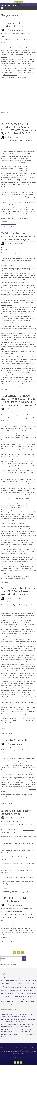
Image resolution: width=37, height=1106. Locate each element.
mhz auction (17, 140)
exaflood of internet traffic (27, 711)
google (32, 975)
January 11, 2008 (16, 592)
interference (21, 978)
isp (33, 598)
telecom (31, 814)
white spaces (20, 992)
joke (16, 248)
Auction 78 (25, 157)
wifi (2, 908)
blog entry (15, 598)
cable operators (10, 968)
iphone (25, 409)
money (34, 981)
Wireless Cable (8, 170)
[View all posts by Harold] (9, 30)
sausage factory (29, 987)
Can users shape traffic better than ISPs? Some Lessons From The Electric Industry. (18, 585)
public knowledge (19, 987)
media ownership (18, 981)
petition (12, 412)
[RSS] (21, 2)
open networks (5, 412)
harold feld (3, 979)
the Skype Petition (30, 420)
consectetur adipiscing (24, 1040)
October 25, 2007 (17, 736)
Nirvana (18, 1045)
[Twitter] (18, 2)
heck (8, 978)
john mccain (11, 248)
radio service (24, 140)
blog (19, 966)
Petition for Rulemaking (21, 448)
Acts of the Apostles (19, 1005)
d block (24, 971)
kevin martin (30, 409)
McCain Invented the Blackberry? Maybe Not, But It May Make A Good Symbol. (18, 233)
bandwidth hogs (7, 598)
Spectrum (14, 138)
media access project (26, 741)
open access (3, 987)
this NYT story (17, 699)
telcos (13, 989)
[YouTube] (15, 2)
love (19, 814)
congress (14, 971)
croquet (19, 971)
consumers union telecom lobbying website (16, 803)
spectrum (8, 990)
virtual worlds (4, 992)
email (33, 971)
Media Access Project (7, 754)
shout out (16, 744)
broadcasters (29, 966)
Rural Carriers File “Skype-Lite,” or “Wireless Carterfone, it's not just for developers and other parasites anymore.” (18, 396)
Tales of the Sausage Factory (11, 33)
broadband (22, 966)
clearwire (5, 140)
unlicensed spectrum (27, 906)
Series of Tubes (7, 595)
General (14, 739)
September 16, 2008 (17, 240)
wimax (8, 143)
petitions (17, 412)
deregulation (29, 971)
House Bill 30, (11, 920)
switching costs (5, 600)
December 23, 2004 (18, 808)
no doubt (31, 984)
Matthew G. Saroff (6, 1022)
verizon (32, 989)
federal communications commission (16, 975)
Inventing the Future (8, 812)
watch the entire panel (23, 71)
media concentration (7, 744)
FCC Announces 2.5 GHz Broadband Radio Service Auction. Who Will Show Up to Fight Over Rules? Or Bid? (18, 127)
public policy (24, 814)
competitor (24, 903)
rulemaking (24, 412)
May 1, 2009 (15, 135)
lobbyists (3, 906)
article (29, 914)
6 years (5, 741)
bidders (15, 966)
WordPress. (24, 1045)
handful (26, 38)
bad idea (5, 409)
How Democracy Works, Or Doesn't (13, 243)
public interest (11, 987)
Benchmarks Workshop (25, 57)
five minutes (19, 38)
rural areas (18, 906)
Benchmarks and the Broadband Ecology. (13, 24)
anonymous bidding (11, 206)
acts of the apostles (6, 966)
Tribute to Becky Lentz (14, 732)
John (2, 1007)
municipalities (10, 906)
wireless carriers (22, 248)
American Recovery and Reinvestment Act (13, 48)
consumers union (8, 814)
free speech (14, 409)
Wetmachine (9, 5)
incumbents (14, 979)
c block (17, 968)
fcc (15, 38)
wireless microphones (30, 992)
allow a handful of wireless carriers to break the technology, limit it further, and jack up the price (18, 288)
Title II (16, 989)
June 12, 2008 (16, 404)
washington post (12, 992)
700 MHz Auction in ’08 (14, 153)
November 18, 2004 (17, 895)
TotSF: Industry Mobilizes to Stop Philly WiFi (17, 889)
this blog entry (28, 632)
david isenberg (23, 598)
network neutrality (21, 984)
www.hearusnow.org (29, 820)
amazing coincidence (9, 903)
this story (11, 264)
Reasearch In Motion (9, 271)
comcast (17, 903)
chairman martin (24, 968)
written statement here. (10, 73)
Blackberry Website (6, 300)
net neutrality (6, 984)
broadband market (8, 38)
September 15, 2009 (17, 30)
